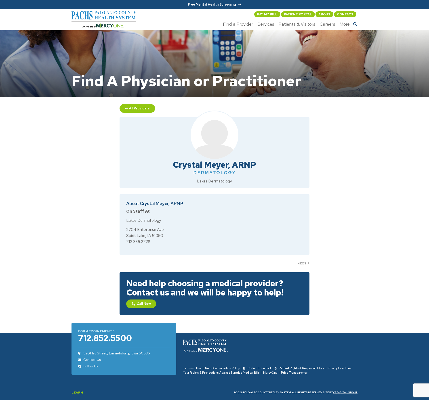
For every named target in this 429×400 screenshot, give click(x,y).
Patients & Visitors (297, 24)
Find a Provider (238, 24)
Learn (77, 392)
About (324, 14)
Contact (345, 14)
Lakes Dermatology (214, 181)
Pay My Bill (267, 14)
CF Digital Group (345, 392)
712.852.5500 (105, 338)
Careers (327, 24)
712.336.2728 (138, 241)
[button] (355, 24)
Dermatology (214, 173)
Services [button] (266, 24)
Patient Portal (298, 14)
